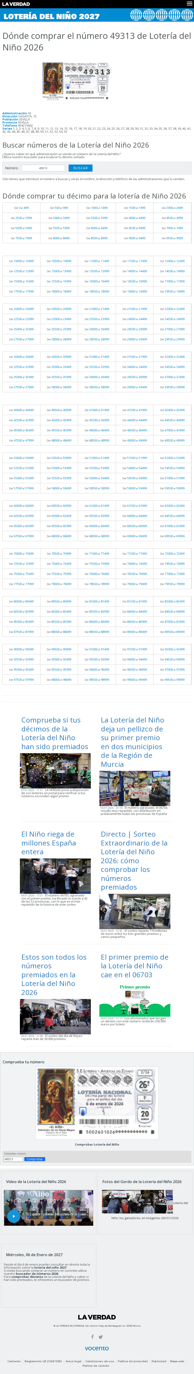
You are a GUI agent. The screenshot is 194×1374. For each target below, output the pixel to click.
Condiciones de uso (99, 1361)
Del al (21, 208)
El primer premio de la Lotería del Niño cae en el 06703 (134, 965)
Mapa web (177, 1361)
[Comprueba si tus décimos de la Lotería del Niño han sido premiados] (56, 770)
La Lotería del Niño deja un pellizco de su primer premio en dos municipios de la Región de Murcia (132, 742)
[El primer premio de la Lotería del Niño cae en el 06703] (136, 999)
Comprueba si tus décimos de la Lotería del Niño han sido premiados (54, 733)
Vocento (97, 1348)
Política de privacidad (133, 1361)
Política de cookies (96, 1366)
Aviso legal (74, 1361)
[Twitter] (100, 1337)
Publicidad (159, 1361)
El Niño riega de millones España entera (48, 842)
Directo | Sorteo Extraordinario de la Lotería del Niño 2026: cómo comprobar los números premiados (134, 860)
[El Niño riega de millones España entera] (56, 876)
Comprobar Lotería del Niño (97, 1144)
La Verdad (97, 1317)
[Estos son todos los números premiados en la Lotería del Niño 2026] (56, 1016)
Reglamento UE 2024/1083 (43, 1361)
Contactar (14, 1361)
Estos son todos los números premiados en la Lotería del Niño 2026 (54, 974)
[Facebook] (92, 1337)
